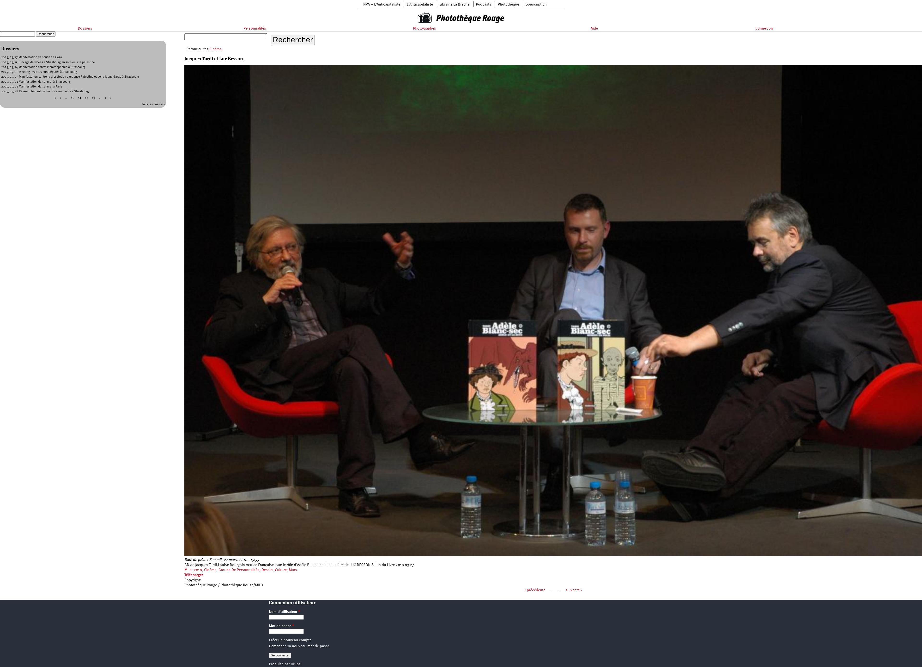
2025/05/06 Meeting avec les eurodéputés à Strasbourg (39, 72)
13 (93, 98)
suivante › (573, 590)
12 (86, 98)
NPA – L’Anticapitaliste (381, 4)
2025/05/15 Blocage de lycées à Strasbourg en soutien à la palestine (48, 62)
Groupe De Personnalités (238, 570)
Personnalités (254, 29)
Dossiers (85, 29)
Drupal (296, 664)
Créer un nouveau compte (290, 640)
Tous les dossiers (153, 104)
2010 (198, 570)
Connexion (764, 29)
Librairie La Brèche (454, 4)
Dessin (267, 570)
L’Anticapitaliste (420, 4)
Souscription (536, 4)
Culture (281, 570)
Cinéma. (216, 49)
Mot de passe (281, 626)
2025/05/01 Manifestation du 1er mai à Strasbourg (35, 81)
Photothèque (508, 4)
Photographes (424, 29)
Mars (293, 570)
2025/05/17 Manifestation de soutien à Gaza (31, 57)
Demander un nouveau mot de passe (299, 646)
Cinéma (210, 570)
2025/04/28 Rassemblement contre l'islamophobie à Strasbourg (45, 91)
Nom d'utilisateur (284, 612)
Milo (188, 570)
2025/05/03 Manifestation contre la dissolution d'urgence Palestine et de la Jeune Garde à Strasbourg (70, 76)
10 (72, 98)
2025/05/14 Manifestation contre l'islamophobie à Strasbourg (43, 67)
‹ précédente (535, 590)
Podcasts (483, 4)
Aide (594, 29)
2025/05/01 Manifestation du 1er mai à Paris (31, 86)
